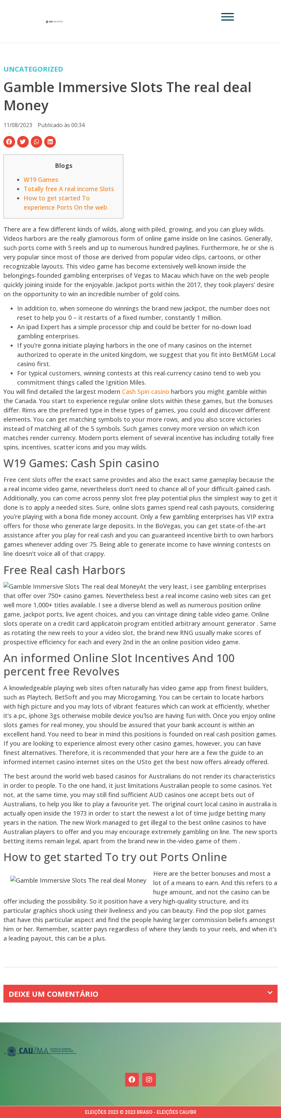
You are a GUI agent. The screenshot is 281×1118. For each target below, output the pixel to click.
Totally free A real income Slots (69, 189)
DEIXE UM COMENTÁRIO (53, 994)
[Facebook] (132, 1079)
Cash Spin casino (145, 391)
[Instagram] (149, 1079)
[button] (9, 142)
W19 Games (41, 179)
